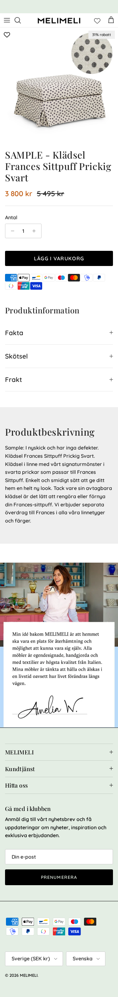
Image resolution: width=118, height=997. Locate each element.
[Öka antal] (35, 231)
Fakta (14, 333)
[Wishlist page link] (97, 20)
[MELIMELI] (59, 20)
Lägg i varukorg (59, 258)
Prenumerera (59, 877)
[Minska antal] (10, 231)
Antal (11, 217)
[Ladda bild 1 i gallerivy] (59, 86)
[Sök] (21, 20)
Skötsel (16, 356)
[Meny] (7, 20)
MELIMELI (28, 975)
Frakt (13, 379)
